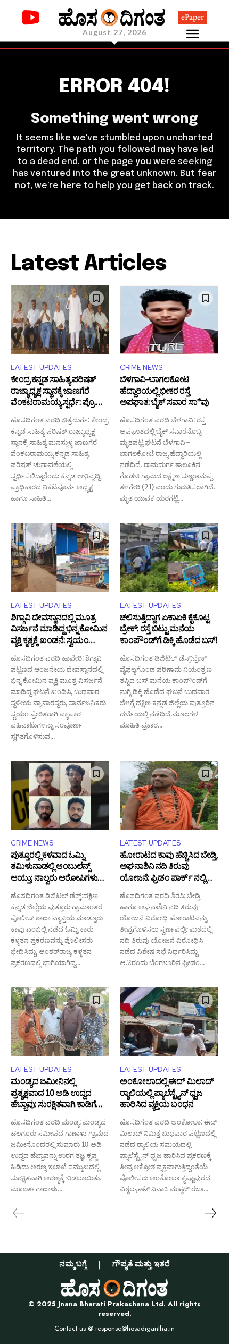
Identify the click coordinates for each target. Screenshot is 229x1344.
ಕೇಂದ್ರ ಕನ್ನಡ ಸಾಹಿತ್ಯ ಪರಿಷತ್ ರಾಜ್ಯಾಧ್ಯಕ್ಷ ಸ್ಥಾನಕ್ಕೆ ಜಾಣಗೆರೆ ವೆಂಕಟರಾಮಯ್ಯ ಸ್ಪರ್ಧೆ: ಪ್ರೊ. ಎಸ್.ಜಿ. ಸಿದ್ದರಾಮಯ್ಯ (53, 392)
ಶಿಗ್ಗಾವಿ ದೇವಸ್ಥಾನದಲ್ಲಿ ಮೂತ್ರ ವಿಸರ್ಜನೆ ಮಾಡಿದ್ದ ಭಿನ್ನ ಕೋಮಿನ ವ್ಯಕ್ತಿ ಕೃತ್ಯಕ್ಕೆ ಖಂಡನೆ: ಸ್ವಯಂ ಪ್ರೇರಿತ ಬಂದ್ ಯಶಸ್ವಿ (59, 630)
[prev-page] (19, 1213)
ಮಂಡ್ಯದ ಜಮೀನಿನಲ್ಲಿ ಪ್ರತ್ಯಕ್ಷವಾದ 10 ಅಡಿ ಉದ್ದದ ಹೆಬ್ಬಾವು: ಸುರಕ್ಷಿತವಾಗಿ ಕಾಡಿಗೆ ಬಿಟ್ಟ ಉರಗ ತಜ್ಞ (53, 1094)
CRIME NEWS (141, 367)
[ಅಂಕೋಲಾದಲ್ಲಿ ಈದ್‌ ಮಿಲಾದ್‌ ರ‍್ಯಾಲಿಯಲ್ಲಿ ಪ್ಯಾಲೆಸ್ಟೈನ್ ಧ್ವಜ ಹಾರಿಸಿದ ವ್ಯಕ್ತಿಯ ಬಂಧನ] (169, 1021)
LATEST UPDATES (41, 367)
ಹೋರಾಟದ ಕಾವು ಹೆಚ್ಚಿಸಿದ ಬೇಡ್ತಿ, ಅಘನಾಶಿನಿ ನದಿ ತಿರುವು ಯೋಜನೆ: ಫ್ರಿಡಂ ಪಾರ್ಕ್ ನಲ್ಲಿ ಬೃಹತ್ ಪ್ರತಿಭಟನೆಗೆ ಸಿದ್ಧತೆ (169, 868)
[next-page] (209, 1213)
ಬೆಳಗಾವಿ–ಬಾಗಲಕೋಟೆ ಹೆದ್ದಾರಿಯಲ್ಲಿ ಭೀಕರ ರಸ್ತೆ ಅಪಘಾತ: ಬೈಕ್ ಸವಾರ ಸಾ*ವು (164, 392)
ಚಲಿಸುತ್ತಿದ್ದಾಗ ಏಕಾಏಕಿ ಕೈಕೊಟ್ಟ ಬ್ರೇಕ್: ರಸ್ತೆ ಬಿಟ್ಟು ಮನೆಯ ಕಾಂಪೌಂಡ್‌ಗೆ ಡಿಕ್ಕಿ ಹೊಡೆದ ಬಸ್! (168, 630)
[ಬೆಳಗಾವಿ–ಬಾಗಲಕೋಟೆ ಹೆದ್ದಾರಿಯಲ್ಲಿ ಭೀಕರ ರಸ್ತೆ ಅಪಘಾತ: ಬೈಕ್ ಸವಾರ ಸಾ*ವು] (169, 319)
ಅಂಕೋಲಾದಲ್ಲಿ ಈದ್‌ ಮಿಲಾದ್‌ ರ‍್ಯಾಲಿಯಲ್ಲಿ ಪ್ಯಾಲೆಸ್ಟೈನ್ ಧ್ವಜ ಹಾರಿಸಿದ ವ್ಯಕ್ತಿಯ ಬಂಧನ (167, 1094)
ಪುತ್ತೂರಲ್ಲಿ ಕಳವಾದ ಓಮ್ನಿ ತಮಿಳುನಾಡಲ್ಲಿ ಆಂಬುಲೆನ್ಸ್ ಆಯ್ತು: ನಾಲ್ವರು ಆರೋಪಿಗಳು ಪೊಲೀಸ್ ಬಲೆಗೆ (54, 868)
